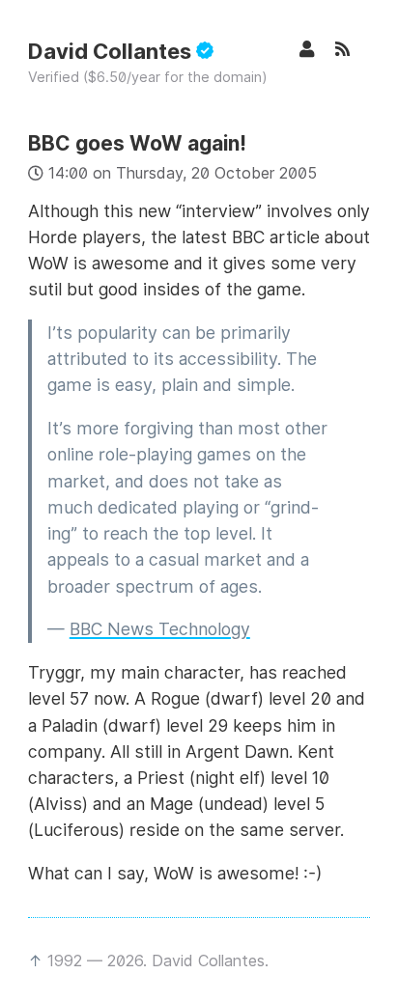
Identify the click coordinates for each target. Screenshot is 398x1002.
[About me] (316, 49)
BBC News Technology (160, 629)
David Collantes (112, 51)
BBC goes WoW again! (137, 143)
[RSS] (352, 49)
